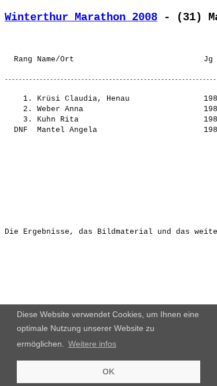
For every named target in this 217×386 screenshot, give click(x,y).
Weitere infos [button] (92, 343)
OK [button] (108, 371)
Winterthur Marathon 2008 (81, 17)
